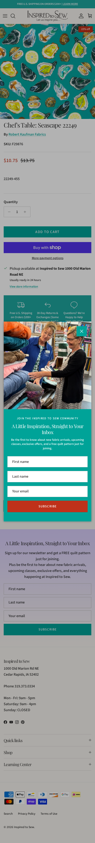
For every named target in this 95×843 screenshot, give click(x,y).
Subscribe (47, 506)
